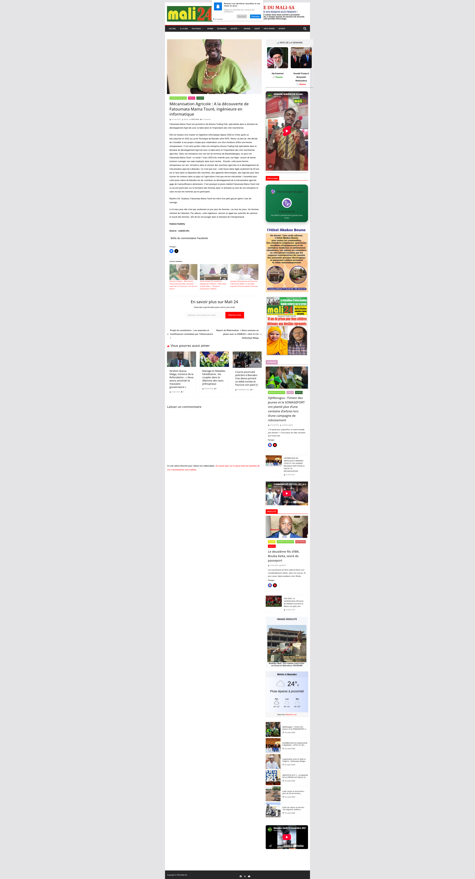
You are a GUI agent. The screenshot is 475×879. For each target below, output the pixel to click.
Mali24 (186, 119)
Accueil (172, 28)
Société (233, 28)
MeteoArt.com (291, 715)
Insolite (272, 546)
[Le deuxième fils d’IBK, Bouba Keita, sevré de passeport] (287, 527)
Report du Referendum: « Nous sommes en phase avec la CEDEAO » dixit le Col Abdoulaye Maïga (237, 334)
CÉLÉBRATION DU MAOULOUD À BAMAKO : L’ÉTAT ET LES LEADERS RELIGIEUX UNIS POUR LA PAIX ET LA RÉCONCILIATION (294, 464)
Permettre (255, 16)
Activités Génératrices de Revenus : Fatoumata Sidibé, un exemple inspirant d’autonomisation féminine (244, 283)
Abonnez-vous (234, 315)
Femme (210, 28)
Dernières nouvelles (178, 98)
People (191, 98)
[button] (202, 28)
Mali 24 (184, 875)
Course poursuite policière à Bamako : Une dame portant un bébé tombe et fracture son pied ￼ (246, 378)
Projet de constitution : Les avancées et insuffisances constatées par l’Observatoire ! (191, 334)
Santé (257, 28)
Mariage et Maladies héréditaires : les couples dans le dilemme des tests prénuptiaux (213, 377)
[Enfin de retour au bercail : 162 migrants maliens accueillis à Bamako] (273, 809)
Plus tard (241, 16)
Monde (247, 28)
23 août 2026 (290, 732)
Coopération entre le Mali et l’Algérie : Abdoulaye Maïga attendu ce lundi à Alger (294, 760)
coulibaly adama (287, 425)
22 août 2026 (290, 749)
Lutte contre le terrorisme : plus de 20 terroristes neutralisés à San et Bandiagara (293, 792)
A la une (184, 28)
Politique (196, 28)
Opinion (290, 392)
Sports (282, 28)
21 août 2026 (290, 797)
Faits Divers (269, 28)
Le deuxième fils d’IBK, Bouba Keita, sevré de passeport (283, 555)
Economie (221, 28)
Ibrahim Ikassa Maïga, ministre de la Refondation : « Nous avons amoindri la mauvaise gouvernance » (181, 379)
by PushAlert (219, 19)
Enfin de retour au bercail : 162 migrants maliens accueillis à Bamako (293, 808)
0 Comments (206, 119)
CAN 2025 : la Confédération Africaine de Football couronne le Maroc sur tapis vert (294, 602)
